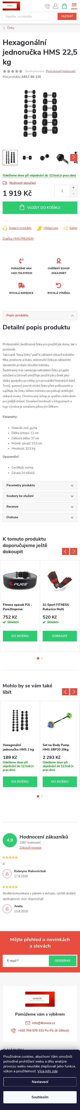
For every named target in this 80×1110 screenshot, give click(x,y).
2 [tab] (42, 658)
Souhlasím (40, 1097)
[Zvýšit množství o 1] (73, 188)
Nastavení (40, 1081)
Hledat (67, 16)
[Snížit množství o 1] (73, 194)
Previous (65, 551)
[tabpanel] (20, 606)
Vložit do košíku (43, 207)
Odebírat (63, 961)
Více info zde (47, 1071)
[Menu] (74, 6)
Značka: (18, 239)
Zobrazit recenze (30, 848)
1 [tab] (38, 658)
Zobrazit (60, 636)
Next (73, 551)
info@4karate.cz (43, 1023)
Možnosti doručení (23, 183)
